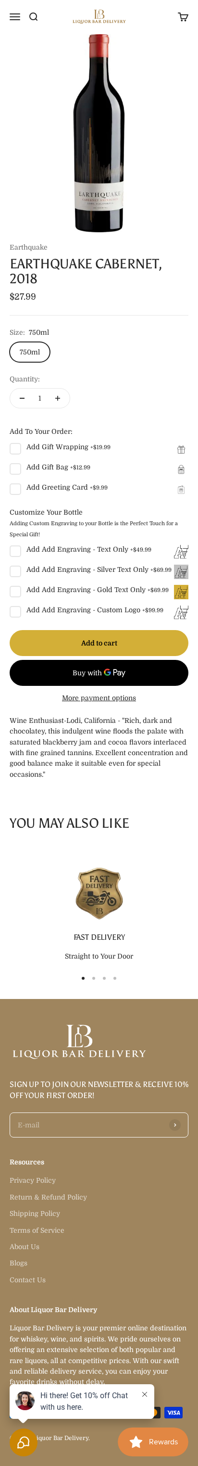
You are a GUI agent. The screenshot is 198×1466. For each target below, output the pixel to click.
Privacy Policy (33, 1180)
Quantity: (25, 379)
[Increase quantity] (58, 398)
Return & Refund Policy (48, 1197)
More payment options (99, 698)
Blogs (18, 1263)
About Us (24, 1247)
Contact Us (28, 1280)
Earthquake (29, 247)
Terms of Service (37, 1230)
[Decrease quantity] (22, 398)
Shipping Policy (35, 1213)
